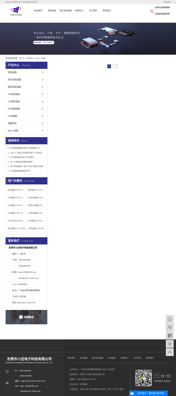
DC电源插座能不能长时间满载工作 (24, 148)
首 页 (22, 58)
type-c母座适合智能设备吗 (21, 162)
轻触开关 (12, 123)
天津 (91, 389)
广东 (113, 389)
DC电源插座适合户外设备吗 (21, 157)
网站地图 (167, 2)
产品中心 (30, 58)
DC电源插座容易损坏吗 (19, 171)
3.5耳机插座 (14, 94)
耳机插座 (52, 10)
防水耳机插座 (66, 10)
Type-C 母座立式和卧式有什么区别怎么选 (27, 153)
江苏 (86, 389)
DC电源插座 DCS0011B (37, 197)
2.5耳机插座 (14, 101)
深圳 (117, 389)
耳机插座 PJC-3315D (17, 190)
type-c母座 (40, 58)
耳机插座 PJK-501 (36, 228)
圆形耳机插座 (14, 87)
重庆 (104, 389)
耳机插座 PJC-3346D (37, 190)
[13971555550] (170, 327)
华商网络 (83, 384)
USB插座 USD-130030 (17, 213)
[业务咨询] (170, 319)
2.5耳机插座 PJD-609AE (37, 213)
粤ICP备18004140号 (86, 379)
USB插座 (12, 116)
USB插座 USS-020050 (37, 221)
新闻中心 (79, 10)
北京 (99, 389)
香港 (121, 389)
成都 (95, 389)
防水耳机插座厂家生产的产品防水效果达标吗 (27, 166)
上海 (108, 389)
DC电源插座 (14, 109)
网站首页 (38, 10)
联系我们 (107, 10)
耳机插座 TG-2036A (16, 228)
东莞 (82, 389)
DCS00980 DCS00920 (17, 221)
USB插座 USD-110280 (17, 197)
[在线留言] (170, 344)
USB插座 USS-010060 (17, 205)
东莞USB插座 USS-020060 (37, 205)
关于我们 (93, 10)
